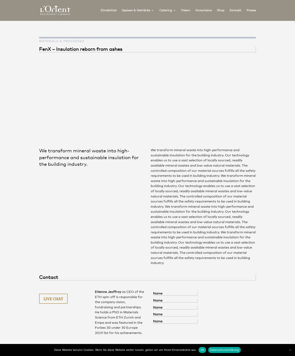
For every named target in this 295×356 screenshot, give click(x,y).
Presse (251, 10)
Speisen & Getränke (136, 10)
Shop (220, 10)
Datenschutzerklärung (224, 349)
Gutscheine (203, 10)
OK (202, 349)
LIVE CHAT (53, 298)
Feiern (185, 10)
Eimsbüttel (109, 10)
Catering (165, 10)
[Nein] (290, 350)
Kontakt (235, 10)
